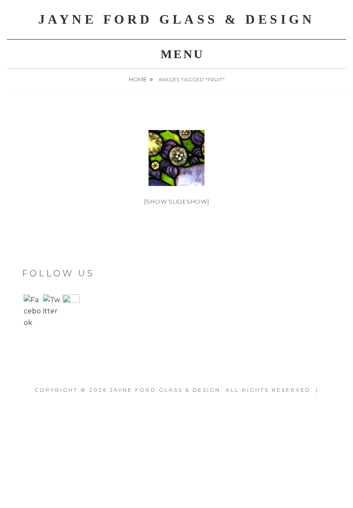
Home (138, 79)
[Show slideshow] (176, 201)
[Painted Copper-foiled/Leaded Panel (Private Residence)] (176, 158)
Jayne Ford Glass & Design (176, 19)
